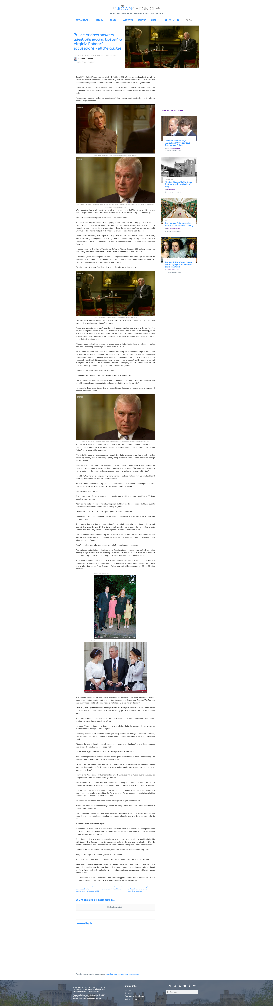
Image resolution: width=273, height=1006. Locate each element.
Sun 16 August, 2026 (173, 150)
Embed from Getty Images (101, 573)
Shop (153, 20)
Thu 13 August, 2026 (173, 272)
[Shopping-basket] (185, 986)
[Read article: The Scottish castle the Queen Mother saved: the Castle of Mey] (179, 169)
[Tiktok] (174, 20)
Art (166, 220)
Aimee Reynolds (173, 270)
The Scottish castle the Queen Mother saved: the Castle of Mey (179, 184)
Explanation (169, 179)
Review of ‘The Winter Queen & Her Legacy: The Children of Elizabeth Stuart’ (178, 264)
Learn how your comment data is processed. (122, 974)
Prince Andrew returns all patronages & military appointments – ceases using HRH (87, 889)
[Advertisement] (177, 91)
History (99, 20)
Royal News (82, 20)
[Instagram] (170, 20)
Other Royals (81, 62)
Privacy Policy (131, 999)
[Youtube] (178, 20)
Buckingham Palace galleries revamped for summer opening (179, 224)
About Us (128, 20)
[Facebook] (166, 20)
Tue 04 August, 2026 (173, 192)
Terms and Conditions (134, 996)
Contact (142, 20)
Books (167, 259)
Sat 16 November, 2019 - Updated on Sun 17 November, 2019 (95, 56)
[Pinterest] (180, 986)
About (128, 990)
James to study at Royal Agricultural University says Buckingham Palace (177, 143)
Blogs (113, 20)
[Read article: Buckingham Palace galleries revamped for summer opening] (179, 211)
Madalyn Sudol (173, 189)
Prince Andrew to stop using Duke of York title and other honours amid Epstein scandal (139, 889)
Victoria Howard (86, 59)
